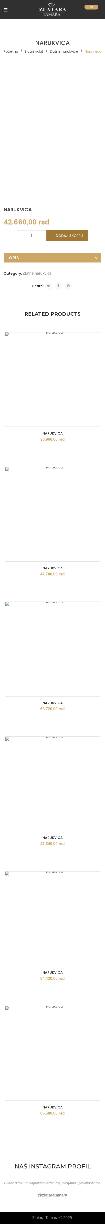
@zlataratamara (52, 1195)
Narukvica (52, 433)
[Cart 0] (99, 10)
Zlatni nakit (34, 51)
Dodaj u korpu (69, 235)
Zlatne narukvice (64, 51)
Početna (11, 51)
